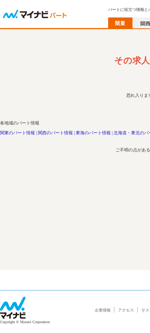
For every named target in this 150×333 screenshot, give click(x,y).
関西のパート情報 (55, 132)
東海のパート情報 (93, 132)
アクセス (126, 310)
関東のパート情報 (17, 132)
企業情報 (103, 310)
